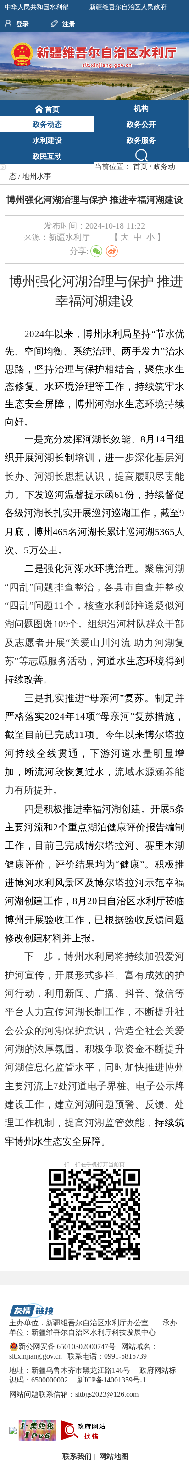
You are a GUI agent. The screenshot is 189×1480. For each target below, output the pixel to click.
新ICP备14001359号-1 (110, 1380)
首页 (140, 166)
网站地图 (112, 1456)
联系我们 (76, 1456)
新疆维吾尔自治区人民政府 (128, 7)
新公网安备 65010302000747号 (67, 1346)
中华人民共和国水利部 (37, 7)
